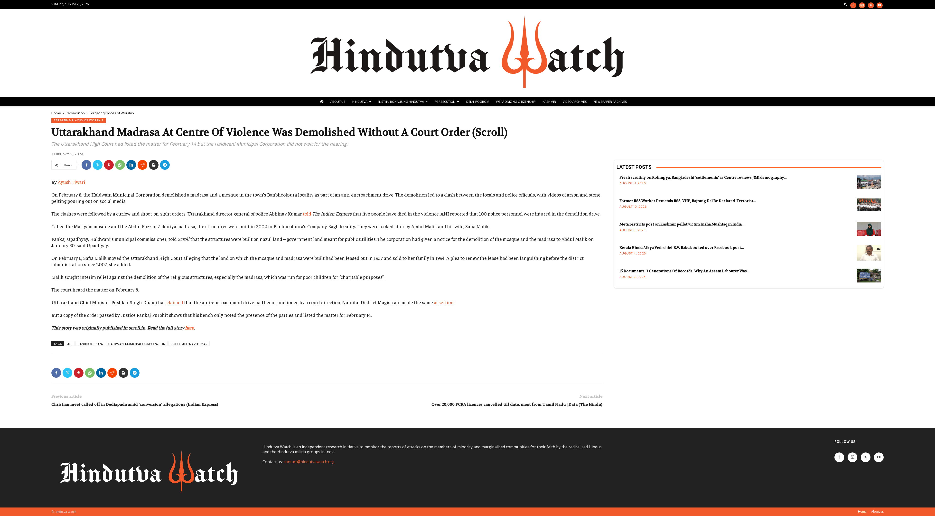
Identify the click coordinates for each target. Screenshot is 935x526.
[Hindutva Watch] (467, 53)
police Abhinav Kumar (189, 344)
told (307, 213)
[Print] (154, 165)
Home (56, 113)
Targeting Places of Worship (78, 120)
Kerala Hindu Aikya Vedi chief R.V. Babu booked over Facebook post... (681, 247)
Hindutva (359, 101)
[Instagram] (862, 5)
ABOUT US (338, 101)
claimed (175, 302)
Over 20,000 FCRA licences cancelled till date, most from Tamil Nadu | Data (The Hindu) (516, 404)
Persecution (445, 101)
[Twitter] (871, 5)
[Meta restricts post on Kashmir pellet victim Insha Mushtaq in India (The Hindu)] (869, 228)
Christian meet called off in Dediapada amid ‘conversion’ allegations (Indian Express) (134, 404)
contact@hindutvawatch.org (309, 461)
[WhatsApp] (120, 165)
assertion (444, 302)
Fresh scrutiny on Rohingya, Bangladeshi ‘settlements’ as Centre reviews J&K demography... (703, 177)
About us (877, 511)
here (189, 327)
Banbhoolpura (90, 344)
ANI (69, 344)
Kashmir (549, 101)
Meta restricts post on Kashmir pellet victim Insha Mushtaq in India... (682, 224)
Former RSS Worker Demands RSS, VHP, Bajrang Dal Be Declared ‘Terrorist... (687, 200)
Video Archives (575, 101)
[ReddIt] (142, 165)
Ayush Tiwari (71, 182)
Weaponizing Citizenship (516, 101)
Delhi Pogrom (477, 101)
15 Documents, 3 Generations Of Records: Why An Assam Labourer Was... (684, 271)
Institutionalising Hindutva (401, 101)
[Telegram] (165, 165)
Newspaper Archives (610, 101)
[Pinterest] (109, 165)
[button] (845, 4)
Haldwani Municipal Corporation (136, 344)
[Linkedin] (131, 165)
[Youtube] (880, 5)
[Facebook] (853, 5)
